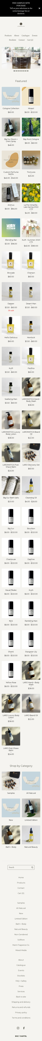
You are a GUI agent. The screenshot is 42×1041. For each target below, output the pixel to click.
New (21, 913)
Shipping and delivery (21, 1002)
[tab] (14, 71)
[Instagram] (18, 1028)
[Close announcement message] (39, 8)
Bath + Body (21, 924)
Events (34, 36)
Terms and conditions (21, 1018)
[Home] (21, 24)
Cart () (30, 40)
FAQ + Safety (21, 981)
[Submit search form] (32, 867)
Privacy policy (21, 1013)
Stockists (12, 40)
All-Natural (21, 908)
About (16, 36)
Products (8, 36)
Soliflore (21, 940)
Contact (22, 40)
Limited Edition (21, 919)
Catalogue (26, 36)
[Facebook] (24, 1028)
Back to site (21, 997)
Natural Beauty (21, 929)
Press (21, 986)
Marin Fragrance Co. (21, 945)
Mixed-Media (21, 950)
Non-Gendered (21, 934)
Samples (21, 903)
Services (21, 991)
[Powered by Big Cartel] (21, 1036)
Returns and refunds (21, 1007)
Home (21, 877)
